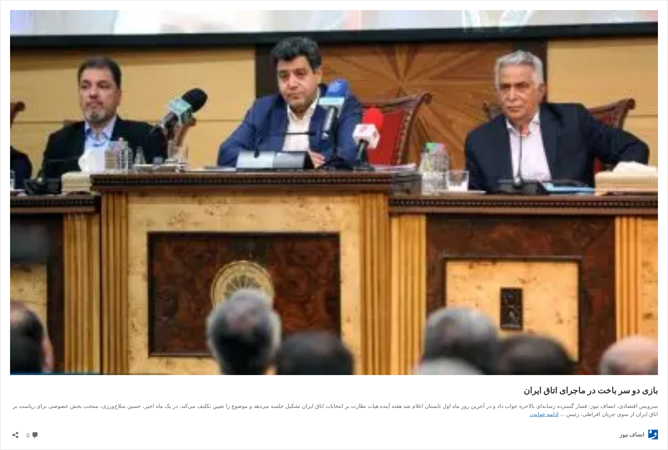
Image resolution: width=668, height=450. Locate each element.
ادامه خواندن (544, 414)
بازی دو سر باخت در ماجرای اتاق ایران (591, 390)
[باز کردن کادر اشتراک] (15, 432)
